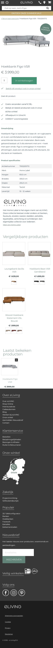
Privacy (7, 628)
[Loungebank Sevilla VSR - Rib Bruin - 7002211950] (13, 281)
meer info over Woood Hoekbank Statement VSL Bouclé (13, 307)
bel (40, 2)
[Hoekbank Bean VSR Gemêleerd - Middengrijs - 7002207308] (42, 281)
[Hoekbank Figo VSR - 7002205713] (26, 59)
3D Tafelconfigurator (11, 513)
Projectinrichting (9, 498)
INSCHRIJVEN (14, 559)
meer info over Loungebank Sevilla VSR (13, 260)
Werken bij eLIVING (10, 415)
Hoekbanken (7, 519)
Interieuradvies (8, 407)
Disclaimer (9, 634)
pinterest (21, 592)
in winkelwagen (24, 80)
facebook (5, 592)
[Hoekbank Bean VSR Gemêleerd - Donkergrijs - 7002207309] (36, 281)
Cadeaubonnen (8, 409)
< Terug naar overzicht (10, 19)
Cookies (8, 622)
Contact (5, 423)
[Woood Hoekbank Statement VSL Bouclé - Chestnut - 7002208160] (13, 330)
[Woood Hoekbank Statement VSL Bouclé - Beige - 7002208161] (8, 330)
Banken (5, 516)
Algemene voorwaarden (14, 616)
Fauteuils (6, 522)
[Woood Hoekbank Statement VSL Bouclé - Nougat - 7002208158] (19, 330)
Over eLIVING (8, 401)
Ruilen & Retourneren (11, 445)
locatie (44, 2)
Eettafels (6, 524)
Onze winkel (7, 417)
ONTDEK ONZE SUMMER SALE (26, 13)
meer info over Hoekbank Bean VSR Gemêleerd (39, 260)
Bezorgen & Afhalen (10, 442)
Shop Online (7, 404)
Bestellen (6, 437)
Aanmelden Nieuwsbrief (12, 420)
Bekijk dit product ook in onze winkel (23, 88)
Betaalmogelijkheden (11, 439)
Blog (4, 412)
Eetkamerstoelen (9, 527)
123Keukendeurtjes (10, 501)
